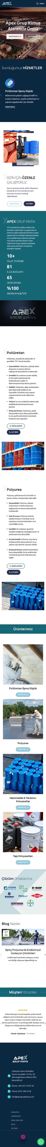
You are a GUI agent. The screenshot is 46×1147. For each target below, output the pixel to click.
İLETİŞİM (14, 1128)
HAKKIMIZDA (16, 1116)
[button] (40, 1141)
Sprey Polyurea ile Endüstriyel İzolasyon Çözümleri (23, 951)
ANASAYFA (15, 1112)
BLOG (13, 1124)
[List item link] (23, 1085)
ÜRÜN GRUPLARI (17, 1120)
